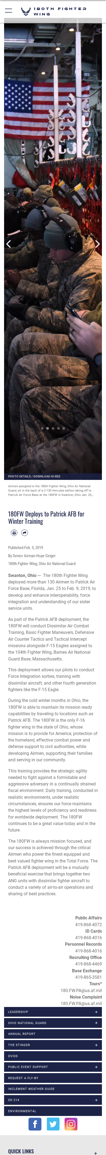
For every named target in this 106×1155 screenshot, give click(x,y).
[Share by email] (24, 533)
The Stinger (19, 1045)
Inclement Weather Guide (31, 1089)
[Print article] (14, 533)
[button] (9, 11)
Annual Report (22, 1034)
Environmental (22, 1111)
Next (97, 244)
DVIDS (13, 1056)
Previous (9, 244)
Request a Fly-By (23, 1078)
